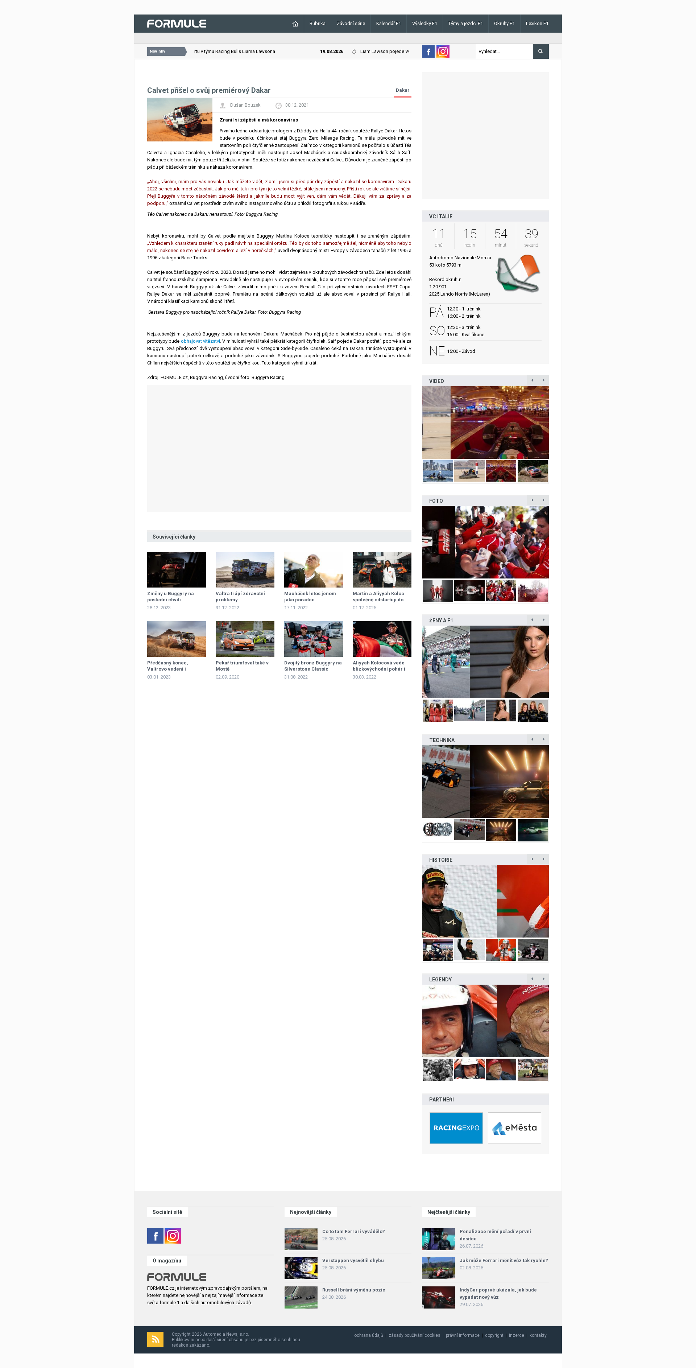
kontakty (538, 1335)
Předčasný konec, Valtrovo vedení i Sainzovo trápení (167, 669)
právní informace (463, 1335)
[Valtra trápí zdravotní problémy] (245, 570)
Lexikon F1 (537, 23)
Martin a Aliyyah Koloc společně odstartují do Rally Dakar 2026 (378, 600)
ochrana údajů (368, 1335)
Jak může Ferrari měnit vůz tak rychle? (504, 1260)
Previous (414, 422)
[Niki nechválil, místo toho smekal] (485, 1021)
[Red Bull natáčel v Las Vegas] (485, 422)
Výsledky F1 (424, 23)
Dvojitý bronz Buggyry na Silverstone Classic (313, 666)
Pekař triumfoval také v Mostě (242, 666)
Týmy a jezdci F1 (465, 23)
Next (556, 422)
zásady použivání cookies (414, 1335)
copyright (494, 1335)
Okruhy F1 (504, 23)
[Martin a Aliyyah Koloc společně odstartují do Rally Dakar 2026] (382, 570)
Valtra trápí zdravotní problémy (240, 596)
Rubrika (318, 23)
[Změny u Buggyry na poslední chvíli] (176, 570)
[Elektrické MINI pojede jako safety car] (485, 781)
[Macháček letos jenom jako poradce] (313, 570)
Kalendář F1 (388, 23)
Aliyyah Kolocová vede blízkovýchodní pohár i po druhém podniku (379, 669)
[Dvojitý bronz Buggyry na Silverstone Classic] (313, 639)
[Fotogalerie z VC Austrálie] (485, 542)
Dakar (403, 90)
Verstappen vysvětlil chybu (353, 1260)
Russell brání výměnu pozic (353, 1290)
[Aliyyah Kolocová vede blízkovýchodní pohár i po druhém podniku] (382, 639)
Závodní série (351, 23)
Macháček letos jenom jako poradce (310, 596)
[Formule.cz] (176, 23)
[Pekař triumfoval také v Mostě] (245, 639)
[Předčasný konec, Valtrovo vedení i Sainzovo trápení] (176, 639)
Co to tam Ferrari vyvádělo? (353, 1231)
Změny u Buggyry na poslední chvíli (170, 596)
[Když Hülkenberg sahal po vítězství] (485, 901)
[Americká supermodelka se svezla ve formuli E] (485, 662)
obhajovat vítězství (200, 341)
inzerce (516, 1335)
